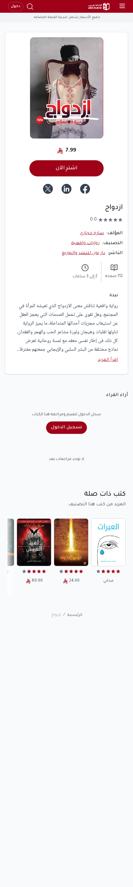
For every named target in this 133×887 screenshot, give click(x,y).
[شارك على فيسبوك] (85, 188)
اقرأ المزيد (108, 360)
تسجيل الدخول (66, 427)
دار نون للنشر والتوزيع (83, 253)
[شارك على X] (48, 188)
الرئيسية (74, 615)
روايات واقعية (85, 243)
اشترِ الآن (66, 168)
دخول (15, 6)
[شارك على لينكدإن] (66, 188)
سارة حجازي (92, 233)
